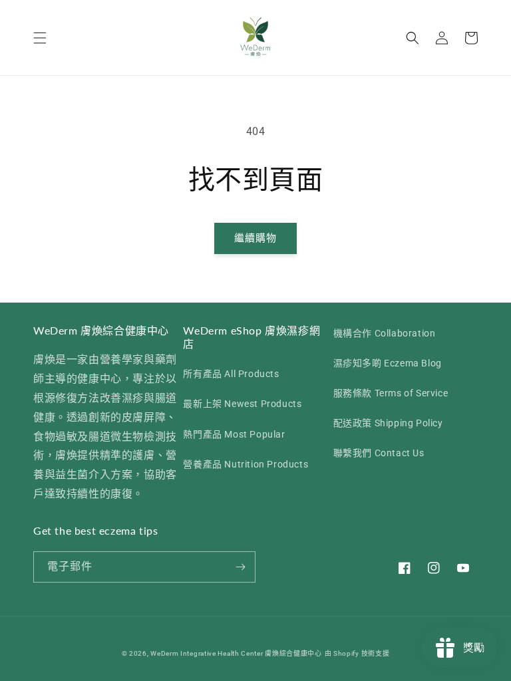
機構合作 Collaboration (384, 333)
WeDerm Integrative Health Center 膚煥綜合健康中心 (236, 653)
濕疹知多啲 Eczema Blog (387, 363)
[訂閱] (240, 567)
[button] (40, 38)
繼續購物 (255, 238)
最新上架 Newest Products (242, 403)
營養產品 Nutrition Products (245, 464)
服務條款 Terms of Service (390, 393)
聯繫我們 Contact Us (379, 453)
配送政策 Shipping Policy (388, 423)
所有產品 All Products (231, 373)
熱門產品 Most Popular (234, 434)
